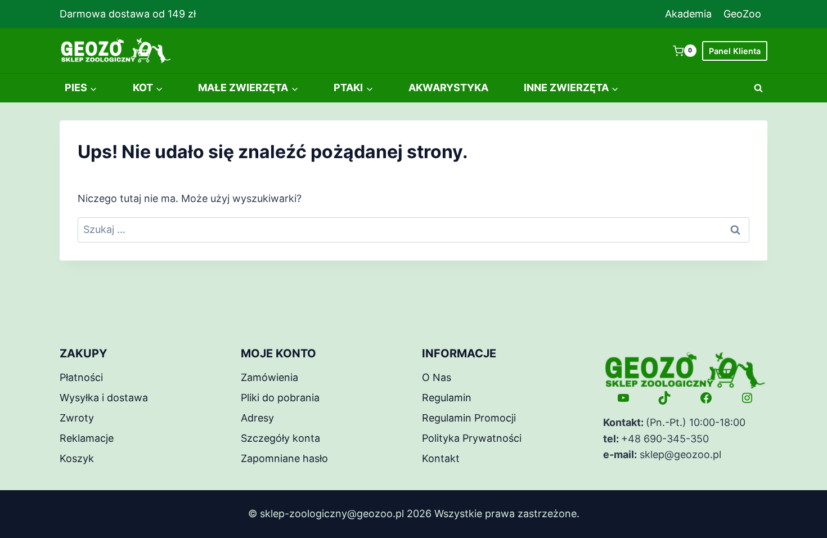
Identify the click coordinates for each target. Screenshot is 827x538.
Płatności (81, 377)
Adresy (257, 418)
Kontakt (441, 458)
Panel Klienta (735, 51)
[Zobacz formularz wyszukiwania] (758, 88)
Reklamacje (87, 438)
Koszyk (77, 458)
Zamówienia (269, 377)
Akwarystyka (448, 87)
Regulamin (446, 398)
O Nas (436, 377)
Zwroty (77, 418)
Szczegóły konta (280, 438)
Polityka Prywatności (472, 438)
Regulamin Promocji (469, 418)
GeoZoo (742, 14)
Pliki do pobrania (280, 398)
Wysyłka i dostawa (104, 398)
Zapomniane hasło (284, 458)
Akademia (688, 14)
